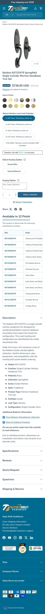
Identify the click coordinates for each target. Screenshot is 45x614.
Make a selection (30, 194)
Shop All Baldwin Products (18, 422)
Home (4, 22)
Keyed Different (14, 171)
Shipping (5, 89)
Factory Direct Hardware (16, 608)
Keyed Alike (12, 164)
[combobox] (22, 14)
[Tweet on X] (10, 209)
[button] (41, 8)
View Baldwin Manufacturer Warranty (23, 417)
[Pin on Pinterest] (20, 209)
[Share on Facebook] (15, 209)
